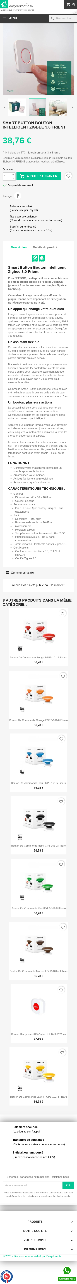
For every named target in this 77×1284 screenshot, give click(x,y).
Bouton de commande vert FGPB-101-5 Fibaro (38, 908)
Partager (17, 195)
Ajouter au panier (38, 176)
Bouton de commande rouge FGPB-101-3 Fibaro (38, 657)
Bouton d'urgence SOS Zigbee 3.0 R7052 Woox (38, 1034)
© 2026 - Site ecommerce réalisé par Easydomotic (32, 1256)
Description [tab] (19, 247)
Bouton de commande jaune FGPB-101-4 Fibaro (38, 1096)
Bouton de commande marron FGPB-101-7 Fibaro (38, 971)
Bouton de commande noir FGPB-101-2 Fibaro (38, 845)
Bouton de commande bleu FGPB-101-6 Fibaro (38, 782)
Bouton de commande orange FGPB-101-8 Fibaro (38, 720)
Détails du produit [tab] (45, 247)
